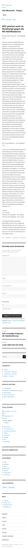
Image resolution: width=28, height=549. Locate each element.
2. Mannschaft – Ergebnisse (10, 374)
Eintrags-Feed (7, 502)
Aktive (5, 462)
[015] (4, 413)
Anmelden (6, 500)
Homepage (6, 464)
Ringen (7, 422)
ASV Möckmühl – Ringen (12, 10)
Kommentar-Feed (8, 504)
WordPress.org (7, 507)
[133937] (4, 418)
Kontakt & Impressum (7, 536)
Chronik (4, 521)
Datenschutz (5, 540)
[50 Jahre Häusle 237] (8, 416)
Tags (5, 439)
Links (3, 525)
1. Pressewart (8, 237)
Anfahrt (4, 517)
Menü (4, 15)
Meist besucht (7, 427)
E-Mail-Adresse (7, 286)
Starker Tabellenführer (9, 397)
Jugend (5, 466)
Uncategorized (7, 472)
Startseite (4, 514)
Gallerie (5, 487)
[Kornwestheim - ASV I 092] (9, 411)
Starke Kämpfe (7, 392)
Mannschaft (22, 237)
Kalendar (6, 437)
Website (4, 293)
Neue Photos (7, 435)
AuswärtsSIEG (7, 388)
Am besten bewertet (8, 429)
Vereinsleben (7, 474)
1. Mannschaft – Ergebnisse (10, 372)
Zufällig (5, 433)
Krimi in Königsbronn (9, 394)
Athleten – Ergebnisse (9, 376)
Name (4, 278)
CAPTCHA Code (6, 308)
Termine (6, 369)
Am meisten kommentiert (10, 431)
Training (6, 470)
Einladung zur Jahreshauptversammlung (13, 390)
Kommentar (6, 255)
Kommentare (7, 441)
